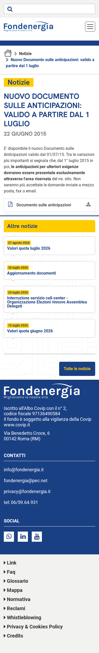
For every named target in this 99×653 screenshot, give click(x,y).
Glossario (17, 581)
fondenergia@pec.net (25, 480)
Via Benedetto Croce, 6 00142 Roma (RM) (27, 435)
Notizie (25, 53)
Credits (15, 636)
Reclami (16, 608)
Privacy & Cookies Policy (35, 627)
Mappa (15, 590)
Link (11, 563)
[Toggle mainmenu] (90, 27)
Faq (11, 572)
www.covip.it (17, 424)
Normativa (18, 599)
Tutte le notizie (77, 368)
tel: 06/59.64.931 (21, 502)
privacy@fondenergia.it (27, 491)
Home (8, 54)
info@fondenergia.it (24, 469)
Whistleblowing (24, 617)
